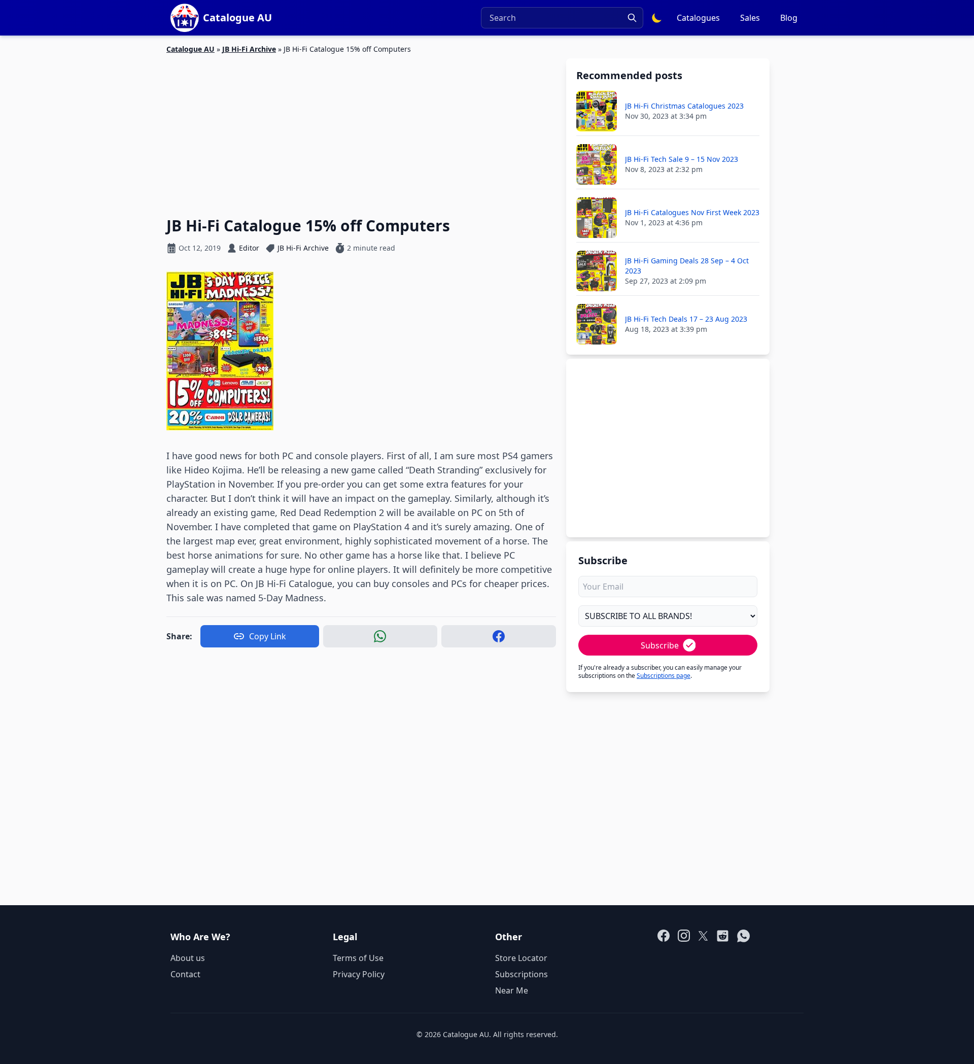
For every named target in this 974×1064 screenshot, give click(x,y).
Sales (750, 17)
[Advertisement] (361, 129)
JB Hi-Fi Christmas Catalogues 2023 (684, 106)
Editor (249, 248)
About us (187, 958)
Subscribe (660, 645)
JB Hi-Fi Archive (249, 49)
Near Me (511, 990)
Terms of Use (358, 958)
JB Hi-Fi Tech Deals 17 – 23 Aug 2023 (686, 319)
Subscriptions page (663, 675)
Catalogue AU (190, 49)
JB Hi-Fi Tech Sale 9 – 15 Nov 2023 (681, 159)
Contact (185, 974)
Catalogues (698, 17)
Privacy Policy (359, 974)
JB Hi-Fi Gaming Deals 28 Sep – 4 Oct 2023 (687, 266)
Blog (788, 17)
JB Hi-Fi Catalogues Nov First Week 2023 (692, 212)
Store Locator (521, 958)
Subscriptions (521, 974)
